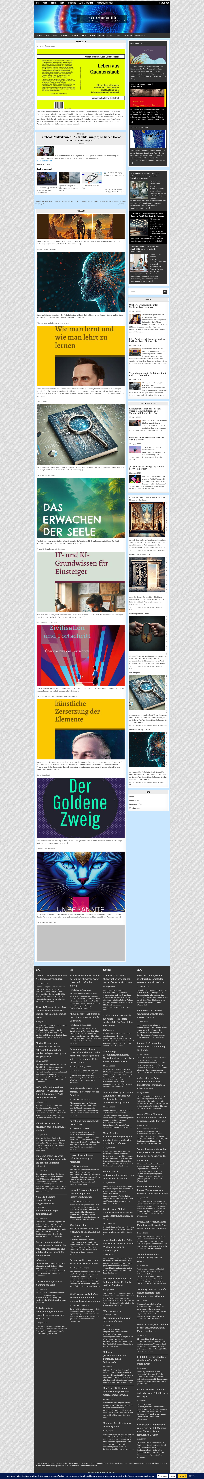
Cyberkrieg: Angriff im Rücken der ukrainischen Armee (68, 188)
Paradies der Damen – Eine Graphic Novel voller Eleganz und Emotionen (147, 494)
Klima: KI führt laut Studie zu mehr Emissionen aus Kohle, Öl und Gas (85, 1022)
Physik (84, 35)
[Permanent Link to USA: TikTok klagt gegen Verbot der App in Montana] (114, 179)
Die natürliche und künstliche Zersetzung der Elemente (57, 589)
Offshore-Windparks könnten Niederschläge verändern (143, 301)
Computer (75, 35)
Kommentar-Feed (135, 799)
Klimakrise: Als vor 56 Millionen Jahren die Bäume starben (51, 1131)
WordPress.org (134, 803)
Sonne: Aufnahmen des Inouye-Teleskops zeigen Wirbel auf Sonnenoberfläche (152, 1195)
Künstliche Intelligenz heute (139, 725)
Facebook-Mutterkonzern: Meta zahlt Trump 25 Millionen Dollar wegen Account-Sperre (80, 138)
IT (45, 164)
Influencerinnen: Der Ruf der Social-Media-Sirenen (147, 433)
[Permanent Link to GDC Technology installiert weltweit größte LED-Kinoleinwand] (47, 178)
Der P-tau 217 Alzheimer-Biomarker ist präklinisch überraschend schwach (116, 1396)
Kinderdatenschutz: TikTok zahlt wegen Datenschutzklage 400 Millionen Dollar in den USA (145, 405)
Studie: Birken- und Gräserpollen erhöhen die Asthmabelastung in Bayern (117, 984)
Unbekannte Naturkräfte (46, 741)
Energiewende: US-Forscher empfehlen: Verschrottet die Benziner (84, 1096)
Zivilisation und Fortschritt (47, 515)
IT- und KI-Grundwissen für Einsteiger (51, 441)
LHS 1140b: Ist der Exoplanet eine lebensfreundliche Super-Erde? (151, 1365)
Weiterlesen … (139, 327)
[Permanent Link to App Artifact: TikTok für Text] (92, 177)
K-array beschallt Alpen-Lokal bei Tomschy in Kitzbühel (82, 1163)
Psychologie (128, 35)
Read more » (160, 542)
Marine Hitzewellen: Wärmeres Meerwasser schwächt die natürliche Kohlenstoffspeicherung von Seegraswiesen (51, 1055)
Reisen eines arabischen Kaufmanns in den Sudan (55, 893)
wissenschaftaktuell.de (102, 17)
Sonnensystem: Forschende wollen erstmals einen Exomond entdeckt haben (151, 1297)
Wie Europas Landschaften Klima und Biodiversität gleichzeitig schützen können (85, 1302)
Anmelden (133, 792)
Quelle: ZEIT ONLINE (44, 161)
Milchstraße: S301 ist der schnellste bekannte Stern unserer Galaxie (150, 1018)
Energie (92, 35)
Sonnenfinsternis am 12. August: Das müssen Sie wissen (149, 1262)
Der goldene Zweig (43, 667)
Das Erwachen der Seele (46, 367)
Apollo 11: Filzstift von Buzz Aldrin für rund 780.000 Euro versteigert (152, 1398)
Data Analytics (42, 294)
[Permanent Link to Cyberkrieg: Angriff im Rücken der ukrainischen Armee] (69, 177)
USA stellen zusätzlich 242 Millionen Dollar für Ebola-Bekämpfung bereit (117, 1287)
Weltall (55, 35)
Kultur (62, 3)
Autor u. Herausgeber (86, 3)
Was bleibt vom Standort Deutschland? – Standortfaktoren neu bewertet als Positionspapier (145, 211)
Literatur (54, 3)
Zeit (48, 164)
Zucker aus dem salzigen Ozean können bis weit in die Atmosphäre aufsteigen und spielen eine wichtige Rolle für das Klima (51, 1254)
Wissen (45, 3)
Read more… (119, 1051)
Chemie (118, 35)
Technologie (64, 35)
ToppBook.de (72, 3)
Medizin (109, 35)
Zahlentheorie (42, 46)
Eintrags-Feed (134, 795)
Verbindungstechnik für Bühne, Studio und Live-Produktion (148, 369)
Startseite (39, 35)
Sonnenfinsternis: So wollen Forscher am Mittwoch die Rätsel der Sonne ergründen (152, 1157)
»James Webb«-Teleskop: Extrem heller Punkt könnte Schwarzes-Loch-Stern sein (151, 1122)
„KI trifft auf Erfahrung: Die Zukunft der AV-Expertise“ (146, 462)
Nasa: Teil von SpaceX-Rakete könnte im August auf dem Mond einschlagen (152, 1332)
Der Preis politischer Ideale (139, 609)
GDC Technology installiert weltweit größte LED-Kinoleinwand (47, 190)
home (37, 3)
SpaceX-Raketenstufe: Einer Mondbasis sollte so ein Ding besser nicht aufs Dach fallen (152, 1230)
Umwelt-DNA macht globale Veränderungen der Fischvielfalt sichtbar (84, 1198)
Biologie (101, 35)
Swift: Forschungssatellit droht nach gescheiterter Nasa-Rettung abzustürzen (151, 984)
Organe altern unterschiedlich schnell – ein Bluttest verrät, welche (118, 1180)
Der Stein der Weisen (138, 127)
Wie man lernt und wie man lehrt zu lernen (53, 215)
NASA (47, 35)
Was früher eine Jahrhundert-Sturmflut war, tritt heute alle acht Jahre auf (85, 1233)
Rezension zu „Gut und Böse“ (140, 550)
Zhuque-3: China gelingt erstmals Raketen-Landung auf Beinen (151, 1051)
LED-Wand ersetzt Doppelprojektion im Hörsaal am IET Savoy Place (147, 335)
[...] (79, 124)
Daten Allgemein (140, 35)
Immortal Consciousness (139, 86)
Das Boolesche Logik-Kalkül (47, 815)
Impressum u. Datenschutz (105, 3)
